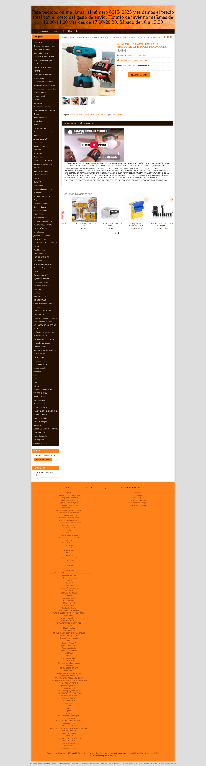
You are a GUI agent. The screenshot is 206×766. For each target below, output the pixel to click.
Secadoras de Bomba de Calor (45, 89)
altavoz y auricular (40, 418)
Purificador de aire (40, 218)
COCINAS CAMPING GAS (43, 221)
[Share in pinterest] (171, 37)
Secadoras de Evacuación (43, 82)
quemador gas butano (41, 343)
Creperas (37, 200)
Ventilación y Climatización (43, 75)
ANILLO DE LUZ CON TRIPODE (45, 429)
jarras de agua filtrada (41, 236)
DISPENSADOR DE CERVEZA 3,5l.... (84, 224)
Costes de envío (126, 60)
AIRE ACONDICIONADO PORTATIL (42, 69)
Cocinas (36, 100)
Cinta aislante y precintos (42, 268)
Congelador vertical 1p (42, 53)
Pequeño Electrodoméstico (43, 132)
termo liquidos (38, 232)
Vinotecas (37, 150)
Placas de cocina (39, 128)
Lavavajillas (37, 121)
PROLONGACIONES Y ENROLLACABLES (42, 259)
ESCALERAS (38, 214)
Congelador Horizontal (41, 49)
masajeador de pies (40, 203)
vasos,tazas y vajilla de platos (44, 350)
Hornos (36, 114)
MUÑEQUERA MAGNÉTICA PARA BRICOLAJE (43, 334)
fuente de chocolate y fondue (44, 304)
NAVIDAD (37, 425)
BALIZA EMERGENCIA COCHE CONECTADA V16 (45, 413)
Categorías (44, 31)
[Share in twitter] (168, 37)
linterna (36, 386)
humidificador (38, 289)
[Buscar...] (77, 31)
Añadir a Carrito (140, 75)
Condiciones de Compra (138, 503)
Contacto (55, 31)
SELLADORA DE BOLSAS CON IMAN (45, 327)
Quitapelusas (38, 157)
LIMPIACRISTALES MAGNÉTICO (40, 355)
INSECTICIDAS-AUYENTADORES (40, 398)
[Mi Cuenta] (63, 31)
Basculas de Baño (40, 92)
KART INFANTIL (39, 432)
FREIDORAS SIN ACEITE (43, 239)
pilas (35, 379)
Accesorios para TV (40, 139)
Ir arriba (138, 493)
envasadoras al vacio (41, 361)
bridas (35, 271)
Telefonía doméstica (41, 175)
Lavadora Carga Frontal (42, 60)
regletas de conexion (41, 279)
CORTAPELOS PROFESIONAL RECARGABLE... (163, 224)
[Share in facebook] (165, 37)
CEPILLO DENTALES (41, 196)
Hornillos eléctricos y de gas (44, 46)
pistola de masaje (40, 436)
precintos (36, 307)
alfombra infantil (39, 347)
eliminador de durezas (41, 286)
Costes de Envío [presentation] (88, 123)
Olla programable (40, 211)
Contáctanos (137, 495)
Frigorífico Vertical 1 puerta (43, 57)
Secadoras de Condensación (44, 85)
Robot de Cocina (39, 207)
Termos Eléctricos (40, 146)
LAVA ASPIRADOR (40, 364)
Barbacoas (37, 153)
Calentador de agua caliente (44, 110)
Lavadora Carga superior (42, 189)
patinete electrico (39, 368)
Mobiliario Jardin (39, 404)
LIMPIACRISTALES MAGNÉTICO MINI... (137, 224)
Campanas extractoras (42, 107)
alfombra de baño (40, 443)
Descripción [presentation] (71, 123)
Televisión (37, 135)
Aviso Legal (137, 498)
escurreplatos (38, 440)
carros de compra (40, 422)
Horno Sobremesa (40, 117)
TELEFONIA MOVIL (40, 393)
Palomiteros (37, 193)
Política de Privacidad (138, 500)
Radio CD (37, 182)
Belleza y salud (39, 96)
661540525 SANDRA (135, 753)
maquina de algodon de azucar (45, 318)
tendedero (37, 372)
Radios (36, 178)
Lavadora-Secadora (41, 78)
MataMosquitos (39, 250)
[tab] (70, 123)
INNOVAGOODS (129, 65)
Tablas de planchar (40, 171)
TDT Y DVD (37, 143)
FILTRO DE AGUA (40, 407)
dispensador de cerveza (42, 321)
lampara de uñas (39, 296)
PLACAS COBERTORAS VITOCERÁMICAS (42, 226)
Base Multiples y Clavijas (42, 264)
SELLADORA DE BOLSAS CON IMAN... (110, 224)
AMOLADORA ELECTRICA (43, 339)
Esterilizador (38, 185)
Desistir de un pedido (138, 505)
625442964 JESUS (152, 753)
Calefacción (37, 103)
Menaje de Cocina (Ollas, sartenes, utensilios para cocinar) (43, 164)
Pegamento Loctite (40, 282)
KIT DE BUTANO (39, 300)
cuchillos (36, 293)
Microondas (37, 125)
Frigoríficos (37, 42)
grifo (35, 375)
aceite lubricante (39, 253)
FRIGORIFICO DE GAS (42, 311)
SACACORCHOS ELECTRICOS (45, 243)
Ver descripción (142, 60)
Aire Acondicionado (40, 64)
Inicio (35, 31)
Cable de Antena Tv (40, 275)
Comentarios (117, 115)
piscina (36, 246)
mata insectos (38, 314)
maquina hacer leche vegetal (44, 389)
